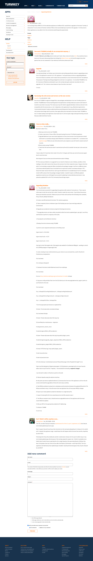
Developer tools (9, 34)
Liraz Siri (36, 98)
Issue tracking (9, 30)
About (7, 545)
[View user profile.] (31, 18)
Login (80, 1)
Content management (11, 23)
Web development (10, 18)
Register (86, 1)
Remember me (11, 72)
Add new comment (32, 46)
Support (38, 12)
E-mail (28, 462)
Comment (30, 482)
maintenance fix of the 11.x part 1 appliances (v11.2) (68, 423)
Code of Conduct (8, 549)
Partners (6, 554)
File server (81, 554)
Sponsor (7, 555)
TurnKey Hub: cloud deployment (27, 549)
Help (32, 6)
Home (28, 12)
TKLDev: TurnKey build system (27, 552)
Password (9, 67)
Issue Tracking (65, 552)
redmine (29, 40)
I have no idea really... (42, 124)
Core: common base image (26, 547)
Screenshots (50, 6)
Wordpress (81, 552)
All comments (33, 527)
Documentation (9, 52)
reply (86, 63)
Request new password (13, 78)
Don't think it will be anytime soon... (47, 419)
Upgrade (38, 68)
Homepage (29, 471)
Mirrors (6, 550)
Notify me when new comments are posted (38, 525)
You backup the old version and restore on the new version (52, 96)
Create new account (12, 76)
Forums (33, 12)
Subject (29, 476)
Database (8, 32)
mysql (28, 42)
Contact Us (7, 552)
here (75, 56)
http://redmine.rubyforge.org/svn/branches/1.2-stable (54, 276)
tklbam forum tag (65, 58)
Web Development (66, 550)
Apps (25, 6)
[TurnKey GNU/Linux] (12, 5)
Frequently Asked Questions (48, 549)
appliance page (43, 141)
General (9, 48)
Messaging (8, 27)
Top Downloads (83, 545)
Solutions (24, 545)
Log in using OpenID (12, 75)
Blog (39, 6)
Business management (11, 25)
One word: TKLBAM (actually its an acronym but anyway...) (52, 51)
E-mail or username (11, 61)
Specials (8, 16)
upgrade (29, 44)
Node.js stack (81, 549)
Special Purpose (65, 555)
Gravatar (63, 467)
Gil (28, 23)
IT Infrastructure (10, 21)
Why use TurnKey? (8, 547)
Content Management (66, 547)
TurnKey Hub (61, 6)
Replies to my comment (45, 527)
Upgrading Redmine (42, 185)
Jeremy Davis (37, 53)
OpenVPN (81, 547)
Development (9, 50)
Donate (43, 552)
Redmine (81, 555)
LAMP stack (81, 550)
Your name (29, 457)
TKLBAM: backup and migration (27, 550)
